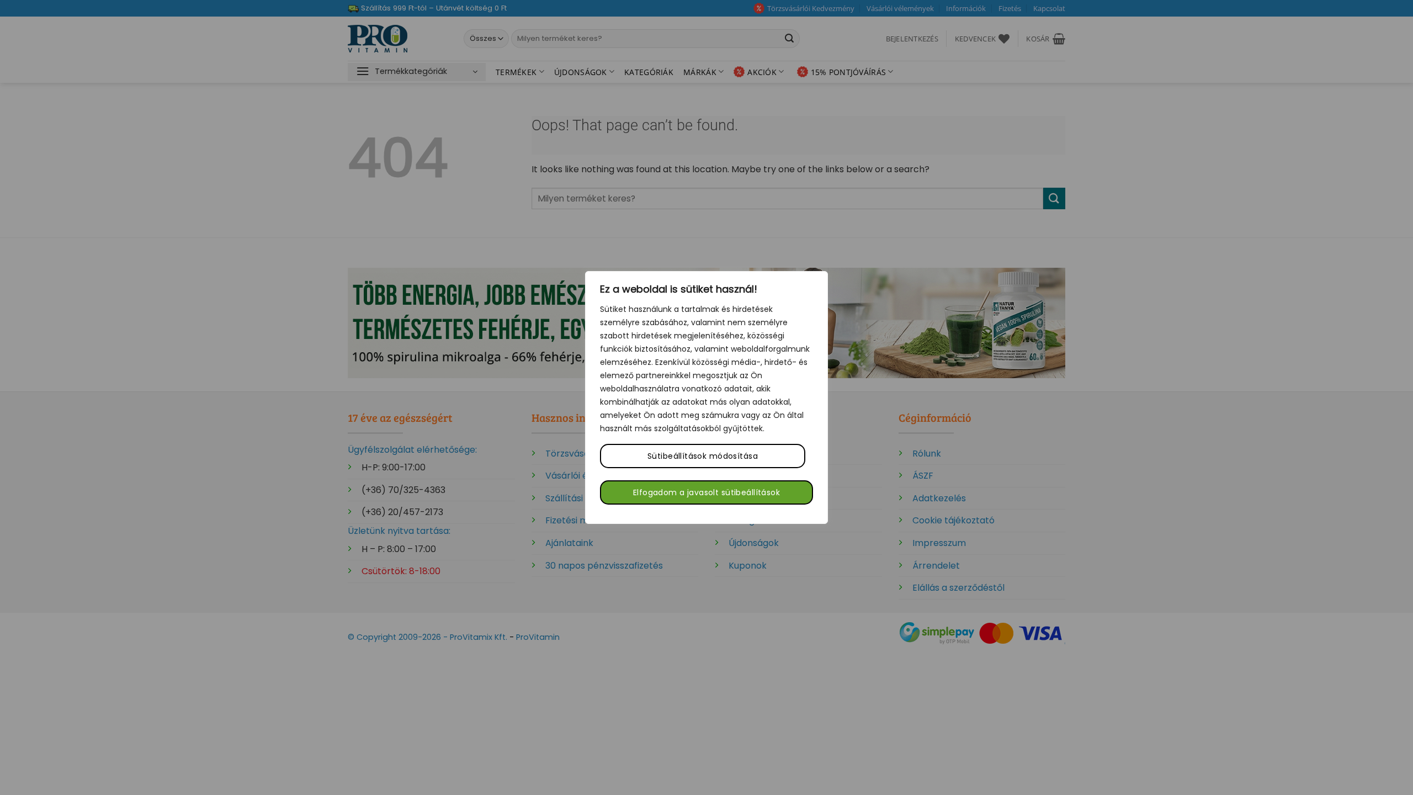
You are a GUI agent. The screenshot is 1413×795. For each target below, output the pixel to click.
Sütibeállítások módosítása (702, 456)
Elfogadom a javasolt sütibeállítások (706, 492)
